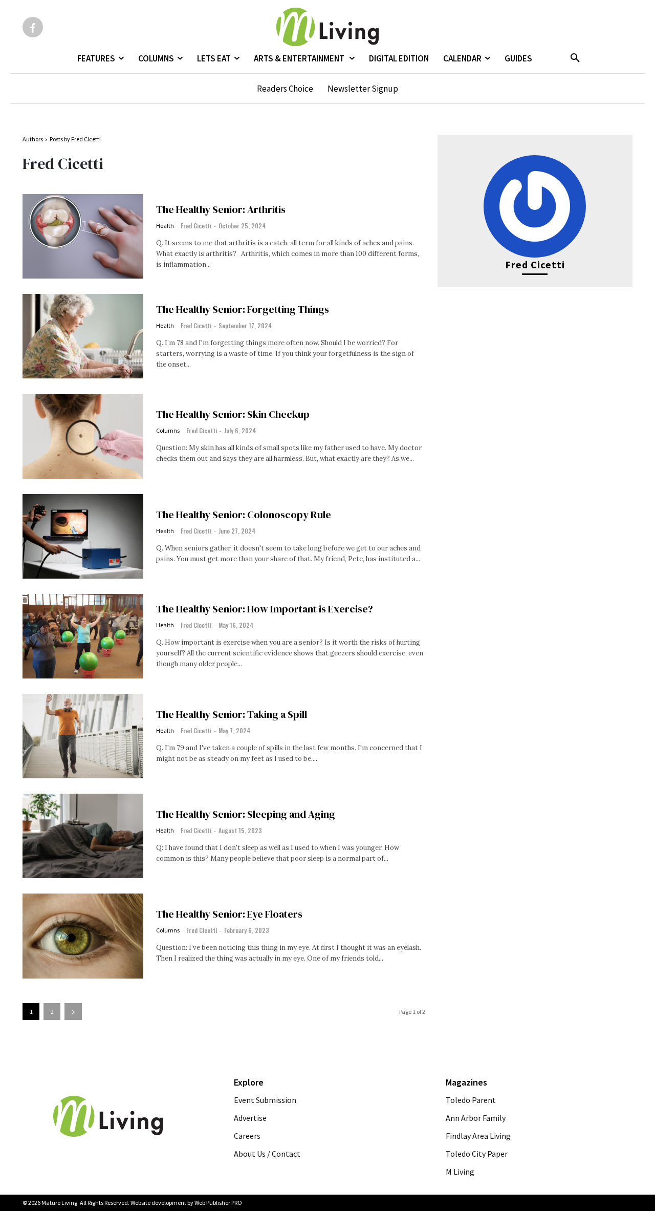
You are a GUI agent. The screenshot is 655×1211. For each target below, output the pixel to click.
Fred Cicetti (196, 225)
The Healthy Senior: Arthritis (221, 209)
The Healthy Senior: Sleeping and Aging (245, 814)
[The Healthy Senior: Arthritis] (83, 236)
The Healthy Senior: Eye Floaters (229, 914)
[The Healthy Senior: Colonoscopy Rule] (83, 536)
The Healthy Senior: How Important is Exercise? (264, 609)
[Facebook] (33, 27)
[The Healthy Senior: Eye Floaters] (83, 936)
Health (165, 226)
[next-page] (73, 1011)
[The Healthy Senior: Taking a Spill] (83, 736)
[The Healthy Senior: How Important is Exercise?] (83, 636)
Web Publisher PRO (218, 1202)
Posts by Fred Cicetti (75, 139)
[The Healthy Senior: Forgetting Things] (83, 336)
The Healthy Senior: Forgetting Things (242, 309)
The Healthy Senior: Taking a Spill (231, 714)
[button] (575, 58)
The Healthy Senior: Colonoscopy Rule (243, 514)
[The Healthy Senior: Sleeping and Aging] (83, 836)
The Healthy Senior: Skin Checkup (233, 414)
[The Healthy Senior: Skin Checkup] (83, 436)
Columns (168, 431)
